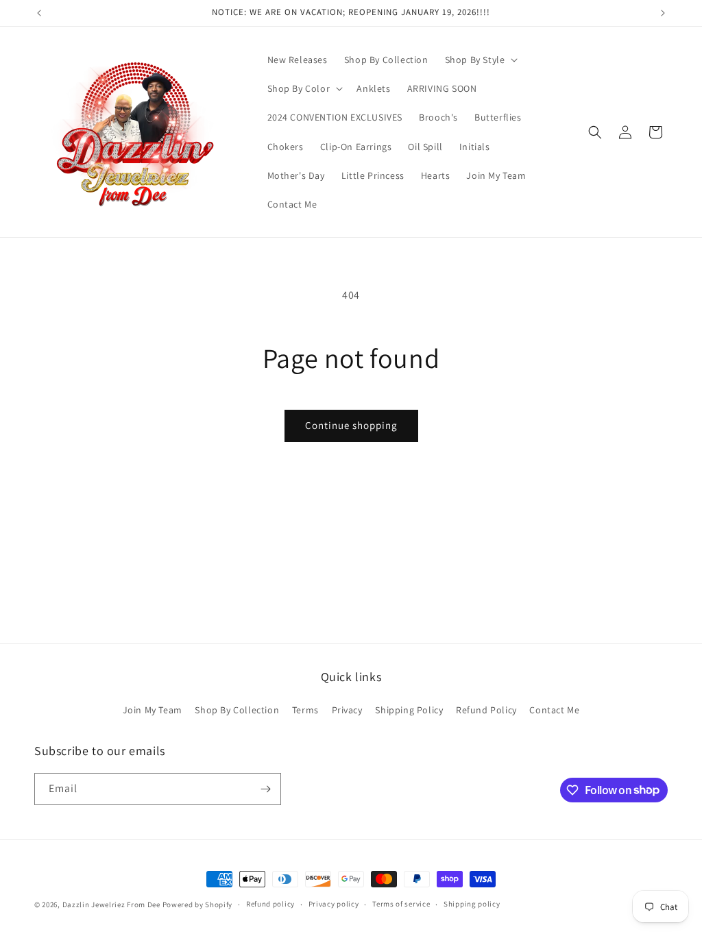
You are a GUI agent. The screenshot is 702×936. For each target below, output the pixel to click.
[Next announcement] (663, 13)
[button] (480, 59)
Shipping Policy (409, 710)
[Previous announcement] (39, 13)
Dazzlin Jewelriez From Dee (112, 904)
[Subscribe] (265, 789)
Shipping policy (472, 904)
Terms (305, 710)
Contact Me (554, 710)
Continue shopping (351, 425)
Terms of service (401, 904)
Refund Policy (486, 710)
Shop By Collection (237, 710)
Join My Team (152, 710)
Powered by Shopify (197, 904)
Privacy (347, 710)
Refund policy (270, 904)
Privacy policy (333, 904)
